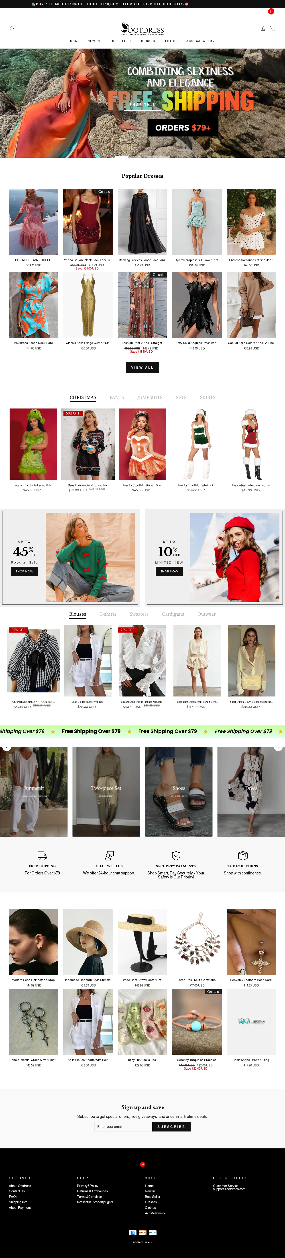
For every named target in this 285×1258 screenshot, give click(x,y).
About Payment (20, 1207)
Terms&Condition (89, 1197)
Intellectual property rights (95, 1202)
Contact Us (17, 1191)
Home (75, 41)
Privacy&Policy (87, 1186)
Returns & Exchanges (92, 1191)
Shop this (142, 104)
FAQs (13, 1197)
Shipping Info (18, 1202)
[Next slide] (278, 746)
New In (94, 41)
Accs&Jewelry (200, 41)
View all (142, 367)
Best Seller (119, 41)
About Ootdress (20, 1186)
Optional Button (141, 507)
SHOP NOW (24, 571)
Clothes (171, 41)
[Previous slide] (6, 746)
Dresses (146, 41)
